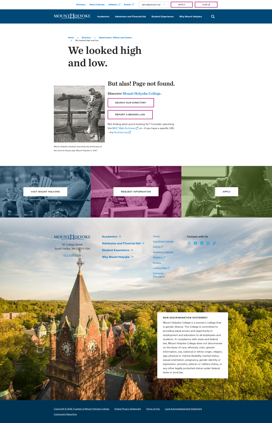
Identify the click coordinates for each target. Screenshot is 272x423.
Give (205, 4)
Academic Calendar (163, 252)
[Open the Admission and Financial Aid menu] (130, 20)
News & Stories (97, 4)
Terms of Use (153, 408)
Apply (181, 4)
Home (71, 37)
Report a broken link (130, 114)
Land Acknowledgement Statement (183, 408)
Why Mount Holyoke (190, 16)
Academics (103, 16)
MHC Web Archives (123, 128)
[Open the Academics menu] (103, 20)
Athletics (113, 4)
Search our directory (130, 102)
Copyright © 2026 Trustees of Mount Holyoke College (81, 408)
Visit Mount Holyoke (163, 241)
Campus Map (160, 267)
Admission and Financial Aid (130, 16)
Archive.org (121, 132)
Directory (81, 4)
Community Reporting (65, 414)
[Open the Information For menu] (157, 5)
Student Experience (162, 16)
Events (127, 4)
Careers (157, 262)
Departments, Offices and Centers (115, 37)
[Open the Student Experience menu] (163, 20)
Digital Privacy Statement (127, 408)
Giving (156, 236)
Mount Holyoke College (142, 93)
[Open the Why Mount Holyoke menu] (191, 20)
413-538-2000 (72, 255)
